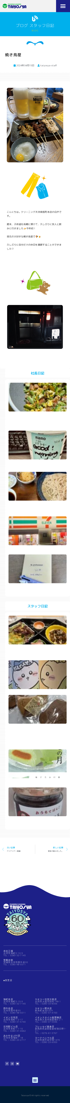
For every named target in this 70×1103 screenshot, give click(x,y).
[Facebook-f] (7, 1063)
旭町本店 (8, 999)
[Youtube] (17, 1063)
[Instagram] (12, 1063)
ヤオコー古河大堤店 (46, 999)
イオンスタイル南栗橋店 (48, 1017)
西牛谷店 (8, 1008)
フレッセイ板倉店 (44, 1026)
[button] (63, 6)
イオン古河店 (10, 1017)
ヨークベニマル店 (44, 1038)
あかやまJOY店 (11, 1035)
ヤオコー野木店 (43, 1008)
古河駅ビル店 (10, 1026)
